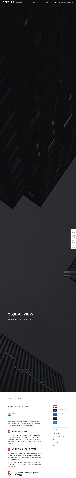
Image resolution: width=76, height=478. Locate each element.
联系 (55, 2)
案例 (47, 2)
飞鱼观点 (15, 398)
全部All (9, 398)
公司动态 (20, 398)
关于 (38, 2)
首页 (34, 2)
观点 (51, 2)
